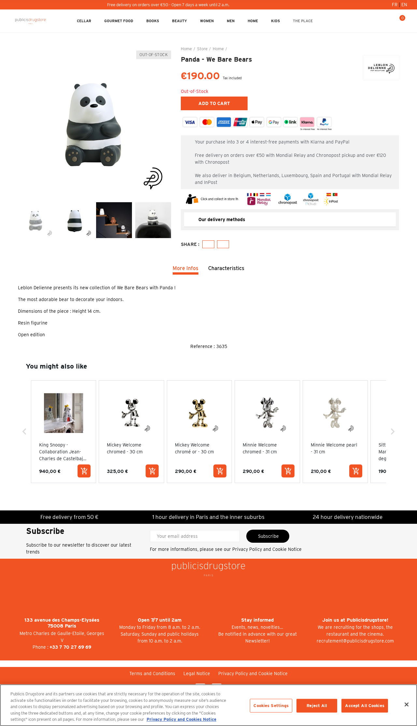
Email (223, 244)
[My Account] (378, 20)
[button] (24, 431)
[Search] (389, 21)
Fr (395, 4)
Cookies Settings (271, 705)
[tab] (290, 219)
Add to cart (214, 103)
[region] (208, 705)
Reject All (317, 705)
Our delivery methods (221, 219)
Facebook (208, 244)
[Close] (406, 704)
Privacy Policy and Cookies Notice (181, 719)
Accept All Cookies (364, 705)
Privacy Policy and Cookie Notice (267, 549)
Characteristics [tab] (226, 268)
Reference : (202, 346)
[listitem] (63, 431)
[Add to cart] (84, 470)
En (404, 4)
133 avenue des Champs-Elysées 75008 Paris (61, 623)
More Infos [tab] (185, 268)
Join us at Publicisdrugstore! (355, 620)
